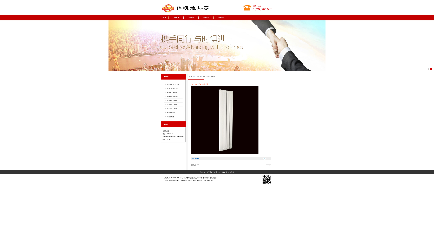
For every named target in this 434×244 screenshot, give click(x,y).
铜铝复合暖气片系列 (173, 84)
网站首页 (202, 172)
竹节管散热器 (171, 113)
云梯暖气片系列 (172, 100)
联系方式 (221, 18)
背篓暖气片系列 (172, 104)
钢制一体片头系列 (172, 88)
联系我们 (232, 172)
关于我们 (209, 172)
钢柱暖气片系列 (172, 92)
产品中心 (217, 172)
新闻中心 (224, 172)
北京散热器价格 (208, 180)
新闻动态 (206, 18)
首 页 (164, 18)
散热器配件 (170, 117)
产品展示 (191, 18)
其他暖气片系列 (172, 108)
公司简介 (176, 18)
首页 (192, 76)
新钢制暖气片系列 (172, 96)
